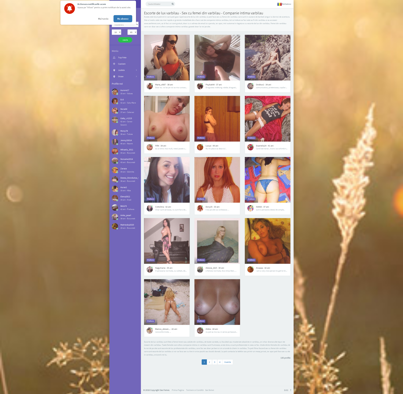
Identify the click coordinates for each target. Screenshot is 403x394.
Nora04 (123, 109)
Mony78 (124, 130)
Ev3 (122, 99)
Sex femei (209, 390)
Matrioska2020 (127, 224)
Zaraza (123, 168)
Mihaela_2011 (126, 149)
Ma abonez (122, 18)
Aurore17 (124, 90)
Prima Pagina (178, 390)
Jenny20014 (126, 140)
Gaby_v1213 (126, 118)
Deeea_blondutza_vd (130, 177)
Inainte (227, 362)
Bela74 (123, 206)
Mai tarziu (103, 18)
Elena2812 (125, 196)
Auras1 (123, 187)
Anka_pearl (125, 215)
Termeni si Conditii (195, 390)
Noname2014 (126, 159)
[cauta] (172, 4)
